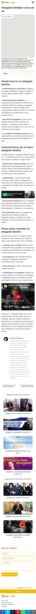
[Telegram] (28, 612)
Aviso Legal (4, 600)
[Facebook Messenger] (7, 612)
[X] (12, 612)
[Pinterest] (18, 612)
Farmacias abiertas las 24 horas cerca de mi (26, 385)
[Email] (33, 612)
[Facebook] (2, 612)
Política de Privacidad (7, 604)
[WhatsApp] (23, 612)
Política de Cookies (6, 602)
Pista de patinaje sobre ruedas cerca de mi (9, 385)
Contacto (3, 606)
